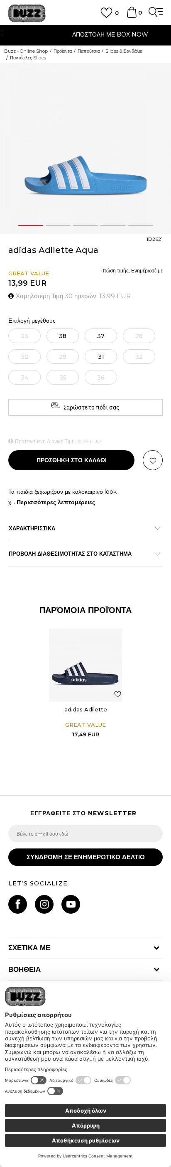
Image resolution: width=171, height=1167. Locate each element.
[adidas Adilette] (85, 665)
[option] (85, 35)
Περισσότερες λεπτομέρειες (56, 502)
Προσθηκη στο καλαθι (72, 460)
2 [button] (58, 225)
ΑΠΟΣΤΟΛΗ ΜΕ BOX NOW (86, 34)
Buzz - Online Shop (26, 51)
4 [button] (113, 225)
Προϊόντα (63, 51)
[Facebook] (17, 904)
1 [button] (30, 225)
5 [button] (140, 225)
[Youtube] (70, 904)
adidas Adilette (85, 709)
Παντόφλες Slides (28, 58)
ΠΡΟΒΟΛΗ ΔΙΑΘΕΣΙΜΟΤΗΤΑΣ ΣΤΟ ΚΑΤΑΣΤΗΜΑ (70, 553)
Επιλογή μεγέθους (32, 320)
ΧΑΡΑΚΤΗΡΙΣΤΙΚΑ (32, 528)
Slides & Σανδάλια (123, 51)
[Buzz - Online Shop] (27, 13)
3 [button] (85, 225)
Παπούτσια (89, 51)
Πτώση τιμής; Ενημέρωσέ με (131, 270)
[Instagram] (44, 904)
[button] (153, 460)
